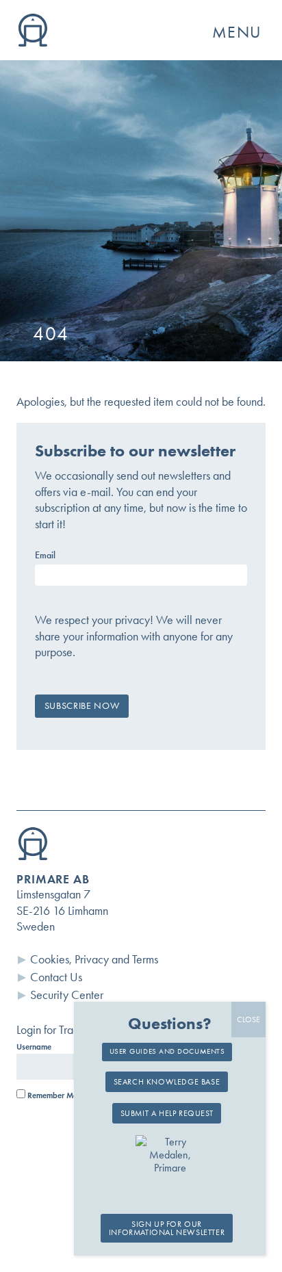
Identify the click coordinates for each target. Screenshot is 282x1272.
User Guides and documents (167, 1051)
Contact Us (56, 977)
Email (45, 555)
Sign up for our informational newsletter (167, 1228)
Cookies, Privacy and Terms (94, 959)
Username (33, 1047)
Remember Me (51, 1095)
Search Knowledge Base (167, 1082)
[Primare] (32, 42)
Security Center (66, 994)
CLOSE (248, 1019)
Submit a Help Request (167, 1113)
